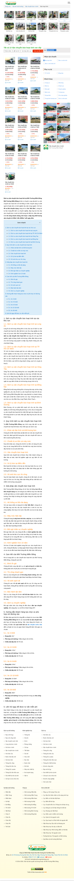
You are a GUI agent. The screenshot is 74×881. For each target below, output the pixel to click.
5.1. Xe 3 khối (12, 299)
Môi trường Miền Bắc (30, 792)
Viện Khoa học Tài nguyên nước (52, 833)
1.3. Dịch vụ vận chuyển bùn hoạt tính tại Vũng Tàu (23, 236)
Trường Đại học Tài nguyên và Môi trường (55, 836)
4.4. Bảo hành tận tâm (14, 288)
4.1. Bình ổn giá (12, 279)
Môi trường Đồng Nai (30, 814)
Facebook (41, 857)
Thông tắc (27, 735)
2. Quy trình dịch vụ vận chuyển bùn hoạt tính (18, 245)
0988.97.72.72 (32, 857)
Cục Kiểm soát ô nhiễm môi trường (53, 814)
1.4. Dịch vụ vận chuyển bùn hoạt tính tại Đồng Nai (23, 239)
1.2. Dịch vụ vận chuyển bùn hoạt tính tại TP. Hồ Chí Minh (25, 233)
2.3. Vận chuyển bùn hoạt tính (17, 253)
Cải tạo (26, 747)
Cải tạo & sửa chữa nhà (12, 779)
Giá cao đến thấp (38, 51)
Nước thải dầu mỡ (11, 757)
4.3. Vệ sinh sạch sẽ (14, 285)
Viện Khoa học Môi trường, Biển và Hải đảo (55, 829)
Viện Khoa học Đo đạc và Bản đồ (52, 826)
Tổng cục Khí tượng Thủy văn (51, 792)
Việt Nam (8, 811)
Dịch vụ (43, 730)
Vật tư (26, 775)
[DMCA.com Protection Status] (37, 869)
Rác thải (26, 760)
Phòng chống (28, 744)
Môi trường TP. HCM (30, 807)
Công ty (25, 788)
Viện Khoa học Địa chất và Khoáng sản (54, 823)
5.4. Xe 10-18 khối (13, 307)
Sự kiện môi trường (9, 788)
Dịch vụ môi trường (9, 730)
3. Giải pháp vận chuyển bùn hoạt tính (16, 262)
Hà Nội (7, 801)
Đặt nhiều (8, 51)
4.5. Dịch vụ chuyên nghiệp (16, 291)
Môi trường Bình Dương (31, 811)
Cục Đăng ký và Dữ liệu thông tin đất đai (54, 807)
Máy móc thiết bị (29, 769)
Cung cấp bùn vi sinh (11, 744)
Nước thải (27, 763)
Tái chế (26, 753)
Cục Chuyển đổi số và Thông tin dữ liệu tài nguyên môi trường (56, 804)
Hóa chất (27, 757)
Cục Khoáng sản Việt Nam (50, 811)
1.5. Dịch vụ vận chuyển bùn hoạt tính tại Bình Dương (24, 242)
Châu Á (8, 814)
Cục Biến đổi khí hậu (49, 801)
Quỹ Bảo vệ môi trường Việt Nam (52, 839)
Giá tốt (17, 51)
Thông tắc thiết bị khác (49, 763)
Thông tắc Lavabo (10, 769)
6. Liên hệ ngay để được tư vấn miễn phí (17, 313)
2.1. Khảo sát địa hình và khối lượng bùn (20, 247)
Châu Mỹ (8, 820)
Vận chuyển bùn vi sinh (12, 750)
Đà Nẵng (8, 804)
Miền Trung (9, 795)
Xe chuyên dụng (28, 772)
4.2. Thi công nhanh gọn (15, 282)
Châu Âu (8, 817)
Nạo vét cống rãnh (11, 738)
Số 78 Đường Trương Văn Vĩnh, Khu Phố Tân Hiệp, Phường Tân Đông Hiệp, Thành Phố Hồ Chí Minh (40, 855)
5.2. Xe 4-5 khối (13, 302)
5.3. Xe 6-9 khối (13, 304)
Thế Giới (8, 826)
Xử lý (25, 741)
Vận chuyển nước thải (12, 741)
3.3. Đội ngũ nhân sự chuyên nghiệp (19, 270)
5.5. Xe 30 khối (12, 310)
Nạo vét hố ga (9, 735)
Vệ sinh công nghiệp (48, 779)
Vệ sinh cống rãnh (48, 766)
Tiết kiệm (26, 750)
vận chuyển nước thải (34, 624)
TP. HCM (8, 807)
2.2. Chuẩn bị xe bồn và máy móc (18, 250)
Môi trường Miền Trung (30, 795)
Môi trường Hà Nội (29, 801)
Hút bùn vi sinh (10, 747)
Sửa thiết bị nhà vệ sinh (12, 775)
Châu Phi (8, 823)
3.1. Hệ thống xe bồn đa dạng (17, 265)
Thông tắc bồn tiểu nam (12, 772)
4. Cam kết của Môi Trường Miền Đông (16, 276)
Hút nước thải (47, 782)
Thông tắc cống (10, 763)
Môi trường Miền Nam (30, 798)
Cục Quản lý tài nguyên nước (51, 817)
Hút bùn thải (9, 760)
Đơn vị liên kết (45, 788)
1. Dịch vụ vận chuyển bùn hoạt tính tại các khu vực (20, 227)
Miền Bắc (8, 792)
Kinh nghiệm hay (27, 730)
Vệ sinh (26, 738)
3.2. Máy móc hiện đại (14, 268)
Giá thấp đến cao (26, 51)
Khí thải (26, 766)
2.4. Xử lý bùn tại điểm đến (16, 256)
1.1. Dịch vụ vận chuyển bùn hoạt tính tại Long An (22, 230)
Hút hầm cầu (9, 753)
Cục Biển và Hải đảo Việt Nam (51, 798)
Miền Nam (8, 798)
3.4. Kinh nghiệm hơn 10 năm (17, 273)
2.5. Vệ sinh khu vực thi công (16, 259)
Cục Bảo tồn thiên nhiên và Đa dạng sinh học (55, 795)
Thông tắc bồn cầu (11, 766)
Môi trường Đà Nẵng (30, 804)
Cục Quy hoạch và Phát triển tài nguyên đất (55, 820)
